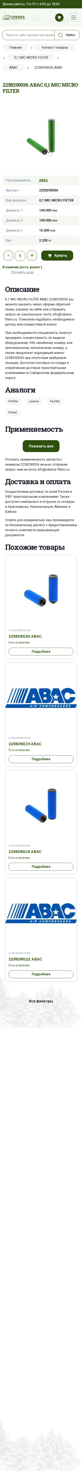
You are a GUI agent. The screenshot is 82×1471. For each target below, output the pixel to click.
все (41, 446)
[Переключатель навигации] (73, 17)
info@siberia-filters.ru (53, 469)
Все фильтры (41, 1001)
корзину (22, 309)
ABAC (43, 180)
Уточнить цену (22, 272)
